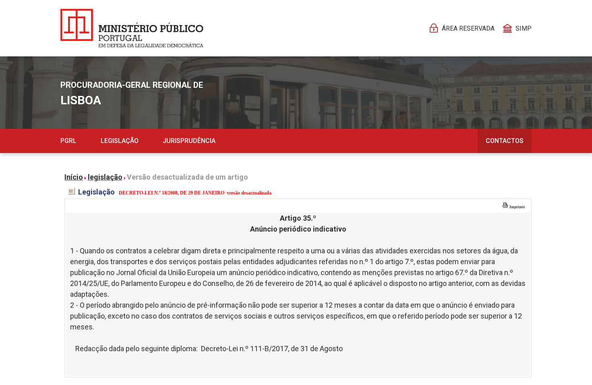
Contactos (505, 141)
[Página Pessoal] (131, 28)
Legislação (120, 141)
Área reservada (468, 28)
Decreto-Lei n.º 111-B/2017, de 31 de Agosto (272, 348)
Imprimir (517, 207)
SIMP (523, 28)
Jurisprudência (189, 141)
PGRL (68, 141)
